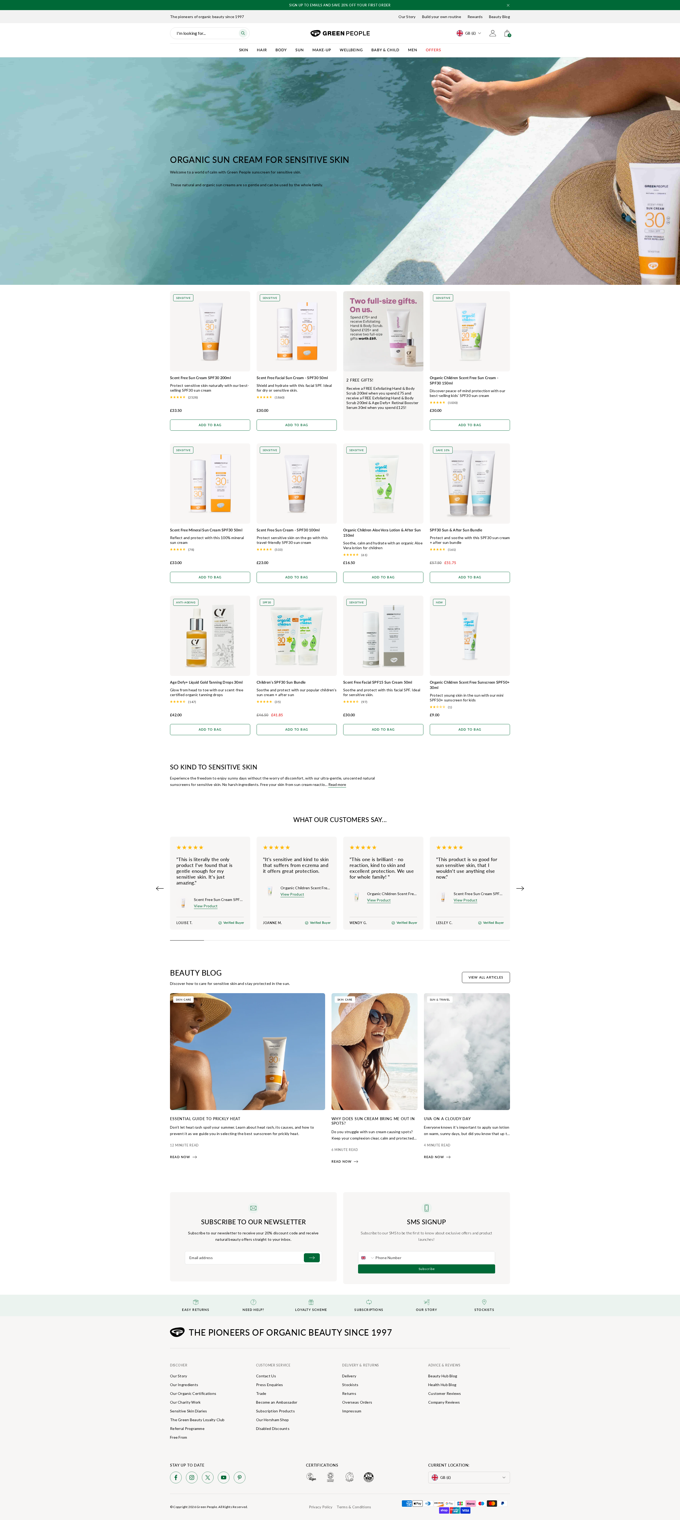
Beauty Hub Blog (442, 1376)
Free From (178, 1437)
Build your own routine (441, 16)
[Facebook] (176, 1478)
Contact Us (266, 1376)
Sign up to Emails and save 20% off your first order (327, 5)
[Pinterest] (239, 1478)
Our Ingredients (184, 1384)
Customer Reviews (444, 1393)
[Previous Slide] (160, 888)
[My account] (493, 33)
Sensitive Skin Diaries (188, 1411)
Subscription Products (275, 1411)
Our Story (407, 16)
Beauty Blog (499, 16)
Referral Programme (187, 1428)
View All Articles (486, 977)
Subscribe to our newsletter (253, 1222)
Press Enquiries (269, 1384)
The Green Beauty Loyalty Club (197, 1419)
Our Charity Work (185, 1402)
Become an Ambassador (277, 1402)
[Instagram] (192, 1478)
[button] (508, 5)
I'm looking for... (191, 33)
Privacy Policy (321, 1507)
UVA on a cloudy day (447, 1118)
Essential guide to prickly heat (205, 1118)
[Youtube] (224, 1478)
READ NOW (180, 1157)
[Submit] (312, 1257)
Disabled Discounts (273, 1428)
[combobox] (366, 1257)
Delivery (349, 1376)
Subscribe (427, 1269)
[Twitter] (208, 1478)
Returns (349, 1393)
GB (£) (470, 33)
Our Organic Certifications (193, 1393)
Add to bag (210, 425)
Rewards (475, 16)
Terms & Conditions (354, 1507)
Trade (261, 1393)
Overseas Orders (357, 1402)
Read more (337, 784)
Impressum (352, 1411)
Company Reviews (444, 1402)
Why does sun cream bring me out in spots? (373, 1121)
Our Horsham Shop (272, 1419)
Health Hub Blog (442, 1384)
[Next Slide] (520, 888)
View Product (206, 906)
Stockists (350, 1384)
